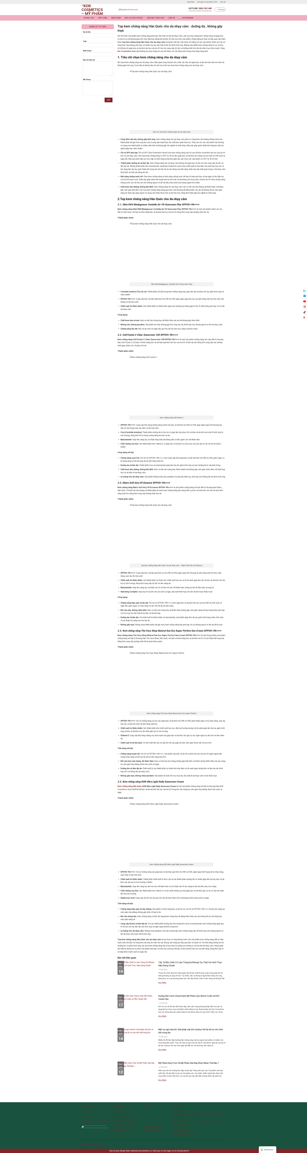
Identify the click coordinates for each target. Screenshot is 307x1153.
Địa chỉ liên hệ (89, 60)
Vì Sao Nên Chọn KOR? (92, 1116)
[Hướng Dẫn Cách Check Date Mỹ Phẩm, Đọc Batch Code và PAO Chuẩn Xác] (137, 998)
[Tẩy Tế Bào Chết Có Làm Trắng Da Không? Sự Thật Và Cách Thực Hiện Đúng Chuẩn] (137, 965)
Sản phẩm (116, 18)
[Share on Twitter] (150, 1129)
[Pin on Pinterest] (160, 1129)
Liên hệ (222, 2)
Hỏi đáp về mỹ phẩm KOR (207, 2)
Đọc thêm (162, 982)
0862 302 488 (205, 8)
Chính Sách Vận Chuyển (123, 1111)
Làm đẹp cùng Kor (155, 18)
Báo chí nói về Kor (134, 18)
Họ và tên (87, 32)
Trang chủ (88, 18)
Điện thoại (87, 51)
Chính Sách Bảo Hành (122, 1120)
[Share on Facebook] (146, 1129)
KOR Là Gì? (87, 1111)
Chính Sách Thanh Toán (123, 1131)
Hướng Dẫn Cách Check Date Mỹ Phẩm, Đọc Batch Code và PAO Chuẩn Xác (188, 997)
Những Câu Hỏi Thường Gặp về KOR (95, 1121)
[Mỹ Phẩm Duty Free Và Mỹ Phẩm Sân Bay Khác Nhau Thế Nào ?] (137, 1065)
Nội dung (86, 79)
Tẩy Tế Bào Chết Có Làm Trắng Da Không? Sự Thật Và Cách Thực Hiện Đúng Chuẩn (190, 964)
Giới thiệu (190, 2)
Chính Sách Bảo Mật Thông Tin (126, 1116)
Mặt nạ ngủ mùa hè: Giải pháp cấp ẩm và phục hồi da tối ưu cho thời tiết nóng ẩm (190, 1031)
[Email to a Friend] (155, 1129)
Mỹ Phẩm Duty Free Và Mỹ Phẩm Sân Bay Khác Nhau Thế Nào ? (188, 1063)
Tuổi (85, 41)
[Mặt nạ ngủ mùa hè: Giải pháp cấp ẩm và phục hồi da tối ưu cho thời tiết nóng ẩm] (137, 1032)
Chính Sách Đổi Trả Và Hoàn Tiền (125, 1125)
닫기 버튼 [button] (194, 1151)
